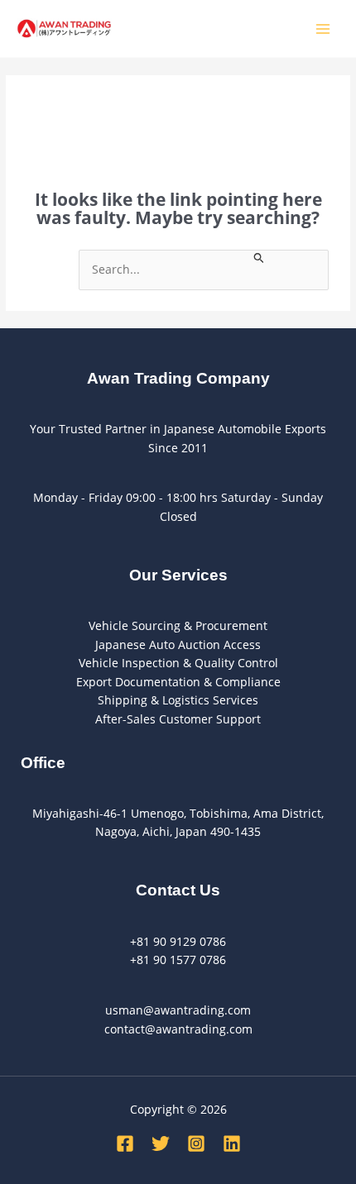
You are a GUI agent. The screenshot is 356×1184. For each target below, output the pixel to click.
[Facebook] (125, 1143)
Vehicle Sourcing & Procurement (178, 625)
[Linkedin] (232, 1143)
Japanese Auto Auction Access (178, 644)
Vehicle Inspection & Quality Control (178, 663)
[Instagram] (196, 1143)
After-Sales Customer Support (178, 719)
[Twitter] (161, 1143)
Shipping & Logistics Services (178, 700)
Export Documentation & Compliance (178, 682)
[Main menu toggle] (323, 28)
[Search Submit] (259, 257)
